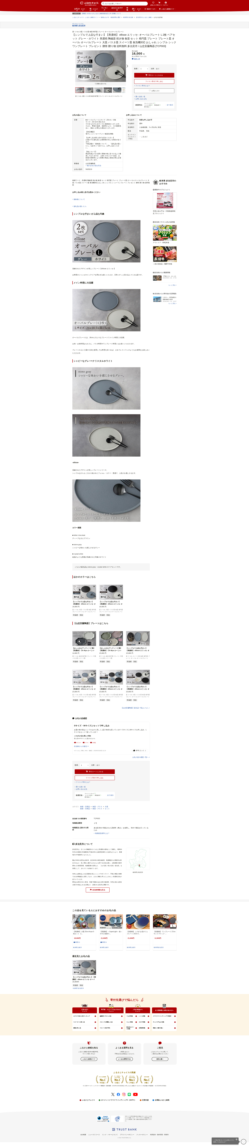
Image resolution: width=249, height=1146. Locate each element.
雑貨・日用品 (85, 806)
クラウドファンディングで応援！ (162, 1016)
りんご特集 (129, 1022)
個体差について (79, 199)
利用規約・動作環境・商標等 (159, 1134)
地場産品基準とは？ (102, 833)
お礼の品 (79, 9)
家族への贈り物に (158, 1028)
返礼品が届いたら (80, 206)
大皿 (106, 806)
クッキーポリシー (142, 1134)
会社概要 (83, 1134)
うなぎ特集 (129, 1016)
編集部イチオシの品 (105, 1016)
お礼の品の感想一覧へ (140, 757)
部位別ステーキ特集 (130, 1028)
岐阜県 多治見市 (78, 988)
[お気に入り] (243, 1141)
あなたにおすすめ (117, 9)
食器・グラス (97, 806)
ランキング (104, 9)
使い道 (136, 9)
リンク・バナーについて (110, 1134)
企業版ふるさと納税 (162, 1100)
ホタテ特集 (142, 1022)
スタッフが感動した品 (106, 1022)
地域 (94, 9)
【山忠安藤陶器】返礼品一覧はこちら (135, 708)
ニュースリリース (94, 1134)
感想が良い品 (77, 1028)
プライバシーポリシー (127, 1134)
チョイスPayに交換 (158, 1022)
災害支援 (145, 1100)
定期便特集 (142, 1028)
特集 (127, 9)
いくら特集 (142, 1016)
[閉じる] (236, 1140)
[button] (94, 587)
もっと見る (172, 285)
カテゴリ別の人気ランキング (81, 1016)
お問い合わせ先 (141, 99)
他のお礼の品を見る (94, 165)
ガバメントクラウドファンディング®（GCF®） (118, 1100)
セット (107, 809)
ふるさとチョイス (88, 1100)
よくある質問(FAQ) (124, 1059)
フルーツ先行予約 (105, 1028)
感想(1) (77, 942)
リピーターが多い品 (79, 1022)
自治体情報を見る (98, 890)
